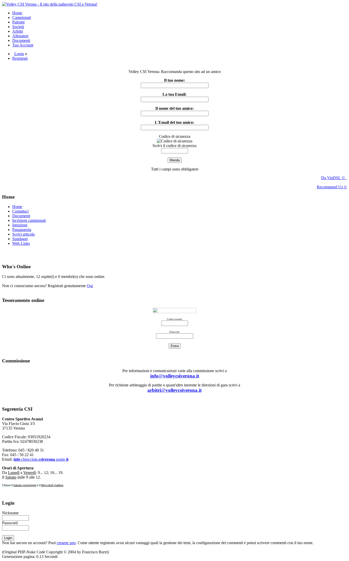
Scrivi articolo (23, 234)
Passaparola (21, 229)
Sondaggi (20, 239)
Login (19, 54)
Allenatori (20, 36)
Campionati (21, 17)
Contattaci (20, 211)
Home (17, 13)
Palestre (18, 22)
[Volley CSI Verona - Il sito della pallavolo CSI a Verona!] (49, 4)
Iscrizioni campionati (29, 220)
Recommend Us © (332, 187)
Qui (90, 286)
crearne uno (66, 543)
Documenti (21, 40)
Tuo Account (22, 45)
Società (18, 27)
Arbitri (17, 31)
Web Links (21, 243)
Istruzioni (19, 225)
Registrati (20, 58)
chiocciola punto (41, 459)
